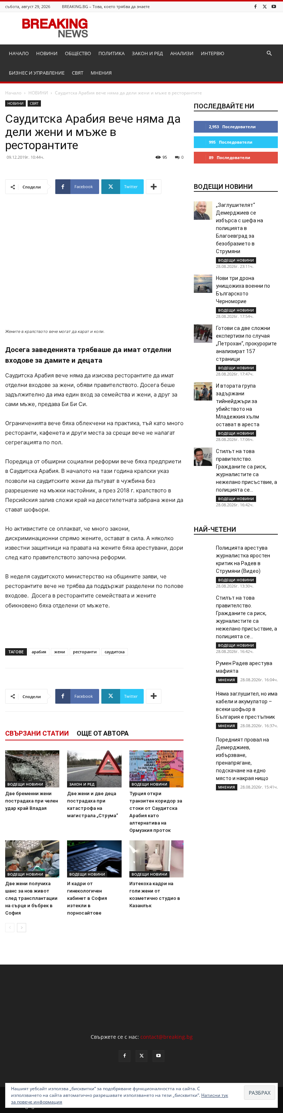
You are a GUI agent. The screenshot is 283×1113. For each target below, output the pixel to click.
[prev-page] (9, 927)
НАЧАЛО (19, 53)
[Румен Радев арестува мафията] (203, 669)
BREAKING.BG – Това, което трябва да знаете (106, 6)
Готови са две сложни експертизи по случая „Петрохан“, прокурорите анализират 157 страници (246, 343)
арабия (39, 651)
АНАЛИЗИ (181, 53)
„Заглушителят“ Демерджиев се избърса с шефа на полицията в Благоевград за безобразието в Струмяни (239, 228)
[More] (153, 186)
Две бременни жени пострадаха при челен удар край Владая (31, 801)
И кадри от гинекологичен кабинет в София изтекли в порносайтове (87, 898)
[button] (269, 53)
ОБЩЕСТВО (78, 53)
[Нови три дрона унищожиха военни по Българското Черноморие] (203, 283)
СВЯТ (77, 72)
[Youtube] (274, 6)
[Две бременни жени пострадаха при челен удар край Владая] (32, 768)
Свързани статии (37, 733)
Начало (13, 93)
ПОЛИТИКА (111, 53)
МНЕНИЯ (101, 72)
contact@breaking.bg (166, 1036)
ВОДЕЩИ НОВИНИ (25, 784)
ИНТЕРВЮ (212, 53)
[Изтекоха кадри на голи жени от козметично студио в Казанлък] (156, 858)
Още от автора (103, 733)
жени (59, 651)
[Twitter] (265, 6)
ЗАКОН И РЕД (147, 53)
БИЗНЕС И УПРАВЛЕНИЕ (36, 72)
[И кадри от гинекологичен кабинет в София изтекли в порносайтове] (94, 858)
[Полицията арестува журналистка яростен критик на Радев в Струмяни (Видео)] (203, 553)
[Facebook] (255, 6)
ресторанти (85, 651)
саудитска (115, 651)
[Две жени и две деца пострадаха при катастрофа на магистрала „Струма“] (94, 768)
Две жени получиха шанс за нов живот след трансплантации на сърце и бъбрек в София (31, 898)
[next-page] (21, 927)
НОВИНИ (46, 53)
